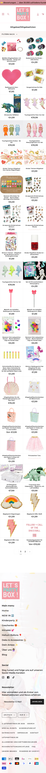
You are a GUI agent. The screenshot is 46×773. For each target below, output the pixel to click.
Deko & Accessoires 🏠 (14, 640)
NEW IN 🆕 (8, 615)
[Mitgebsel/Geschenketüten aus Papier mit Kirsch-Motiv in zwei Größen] (11, 415)
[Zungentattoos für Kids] (34, 76)
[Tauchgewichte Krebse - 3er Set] (11, 129)
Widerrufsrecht (27, 728)
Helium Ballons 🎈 (12, 635)
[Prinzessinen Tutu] (34, 444)
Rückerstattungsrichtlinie (15, 746)
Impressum (22, 733)
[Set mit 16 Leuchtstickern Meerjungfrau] (34, 271)
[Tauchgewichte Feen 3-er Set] (34, 103)
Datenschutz (8, 733)
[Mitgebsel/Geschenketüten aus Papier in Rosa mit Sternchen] (11, 444)
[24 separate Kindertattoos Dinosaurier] (34, 185)
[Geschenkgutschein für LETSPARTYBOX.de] (34, 528)
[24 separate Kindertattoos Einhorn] (11, 214)
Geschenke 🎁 (9, 625)
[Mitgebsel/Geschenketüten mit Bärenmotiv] (34, 386)
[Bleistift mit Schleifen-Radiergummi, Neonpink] (11, 298)
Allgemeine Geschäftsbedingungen (19, 742)
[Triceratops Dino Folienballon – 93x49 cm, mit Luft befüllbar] (34, 473)
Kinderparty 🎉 (10, 620)
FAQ (34, 746)
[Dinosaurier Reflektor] (11, 103)
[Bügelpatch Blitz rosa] (11, 528)
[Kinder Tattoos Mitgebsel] (34, 157)
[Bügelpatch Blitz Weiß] (34, 502)
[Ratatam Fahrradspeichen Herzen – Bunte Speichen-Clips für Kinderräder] (11, 326)
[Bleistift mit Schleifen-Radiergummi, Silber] (34, 298)
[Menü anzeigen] (3, 14)
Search (30, 723)
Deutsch (8, 715)
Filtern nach (8, 34)
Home (5, 610)
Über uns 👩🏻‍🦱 (8, 649)
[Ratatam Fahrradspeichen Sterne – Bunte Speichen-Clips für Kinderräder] (34, 326)
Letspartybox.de (10, 737)
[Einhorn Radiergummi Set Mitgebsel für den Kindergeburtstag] (34, 355)
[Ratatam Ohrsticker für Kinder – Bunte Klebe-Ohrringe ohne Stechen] (11, 185)
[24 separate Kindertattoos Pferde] (34, 214)
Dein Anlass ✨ (10, 644)
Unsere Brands (9, 751)
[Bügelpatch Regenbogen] (11, 502)
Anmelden (37, 702)
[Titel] (38, 14)
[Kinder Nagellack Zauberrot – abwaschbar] (34, 241)
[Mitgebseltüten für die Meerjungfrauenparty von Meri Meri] (11, 386)
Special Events (9, 728)
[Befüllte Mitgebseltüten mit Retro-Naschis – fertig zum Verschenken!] (11, 47)
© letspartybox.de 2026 (13, 723)
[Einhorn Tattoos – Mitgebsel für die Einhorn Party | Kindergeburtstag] (11, 241)
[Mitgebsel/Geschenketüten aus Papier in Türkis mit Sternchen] (34, 415)
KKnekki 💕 (8, 630)
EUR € (22, 715)
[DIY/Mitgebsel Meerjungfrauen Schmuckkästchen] (11, 473)
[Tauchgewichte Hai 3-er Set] (11, 271)
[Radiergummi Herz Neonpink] (11, 76)
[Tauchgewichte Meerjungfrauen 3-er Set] (34, 129)
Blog (4, 654)
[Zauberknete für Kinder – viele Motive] (34, 47)
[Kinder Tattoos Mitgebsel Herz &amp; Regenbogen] (11, 157)
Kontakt (34, 733)
